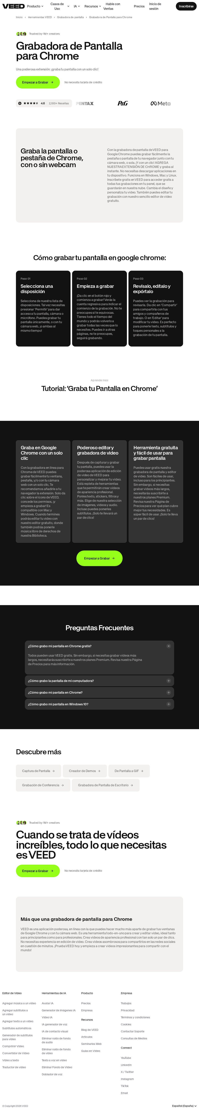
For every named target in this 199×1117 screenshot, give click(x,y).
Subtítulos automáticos (16, 1028)
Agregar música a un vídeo (19, 1003)
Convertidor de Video (15, 1053)
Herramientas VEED (40, 17)
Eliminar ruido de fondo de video (56, 1051)
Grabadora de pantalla (70, 17)
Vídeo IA (47, 1017)
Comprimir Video (13, 1046)
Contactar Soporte (132, 1031)
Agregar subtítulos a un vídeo (15, 1012)
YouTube (126, 1058)
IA (75, 6)
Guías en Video (90, 1051)
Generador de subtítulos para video (17, 1037)
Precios (139, 6)
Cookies (126, 1024)
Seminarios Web (91, 1044)
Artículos (86, 1037)
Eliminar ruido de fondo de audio (56, 1040)
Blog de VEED (89, 1030)
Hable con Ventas (111, 6)
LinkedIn (126, 1065)
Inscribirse (186, 6)
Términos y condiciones (135, 1017)
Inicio (19, 17)
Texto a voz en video (54, 1060)
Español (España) (183, 1106)
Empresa (87, 1010)
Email (124, 1093)
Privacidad (127, 1010)
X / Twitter (127, 1072)
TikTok (125, 1086)
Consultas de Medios (134, 1038)
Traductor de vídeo (14, 1067)
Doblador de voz (52, 1074)
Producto (33, 6)
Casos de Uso (57, 6)
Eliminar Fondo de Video (57, 1067)
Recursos (91, 6)
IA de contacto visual (55, 1031)
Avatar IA (47, 1003)
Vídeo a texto (10, 1060)
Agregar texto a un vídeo (17, 1021)
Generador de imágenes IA (59, 1010)
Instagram (127, 1079)
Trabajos (126, 1003)
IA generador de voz (54, 1024)
